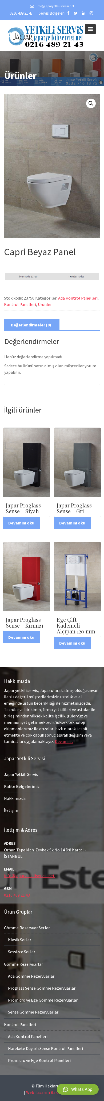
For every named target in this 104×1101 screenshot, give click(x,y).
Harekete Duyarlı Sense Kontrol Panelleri (45, 1048)
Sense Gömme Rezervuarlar (33, 1012)
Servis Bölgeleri (52, 13)
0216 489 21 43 (21, 13)
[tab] (31, 325)
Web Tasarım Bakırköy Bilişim (53, 1092)
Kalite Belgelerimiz (22, 786)
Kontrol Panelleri (20, 304)
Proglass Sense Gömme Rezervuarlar (41, 988)
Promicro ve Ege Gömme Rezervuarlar (43, 1000)
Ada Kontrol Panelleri (78, 298)
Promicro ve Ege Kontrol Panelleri (39, 1060)
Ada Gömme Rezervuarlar (31, 976)
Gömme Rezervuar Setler (27, 927)
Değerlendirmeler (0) (31, 324)
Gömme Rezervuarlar (23, 964)
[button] (78, 1089)
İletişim (11, 810)
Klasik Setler (19, 939)
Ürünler (45, 304)
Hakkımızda (15, 798)
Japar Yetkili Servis (21, 774)
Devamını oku (21, 523)
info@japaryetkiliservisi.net (29, 875)
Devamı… (64, 741)
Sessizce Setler (21, 951)
